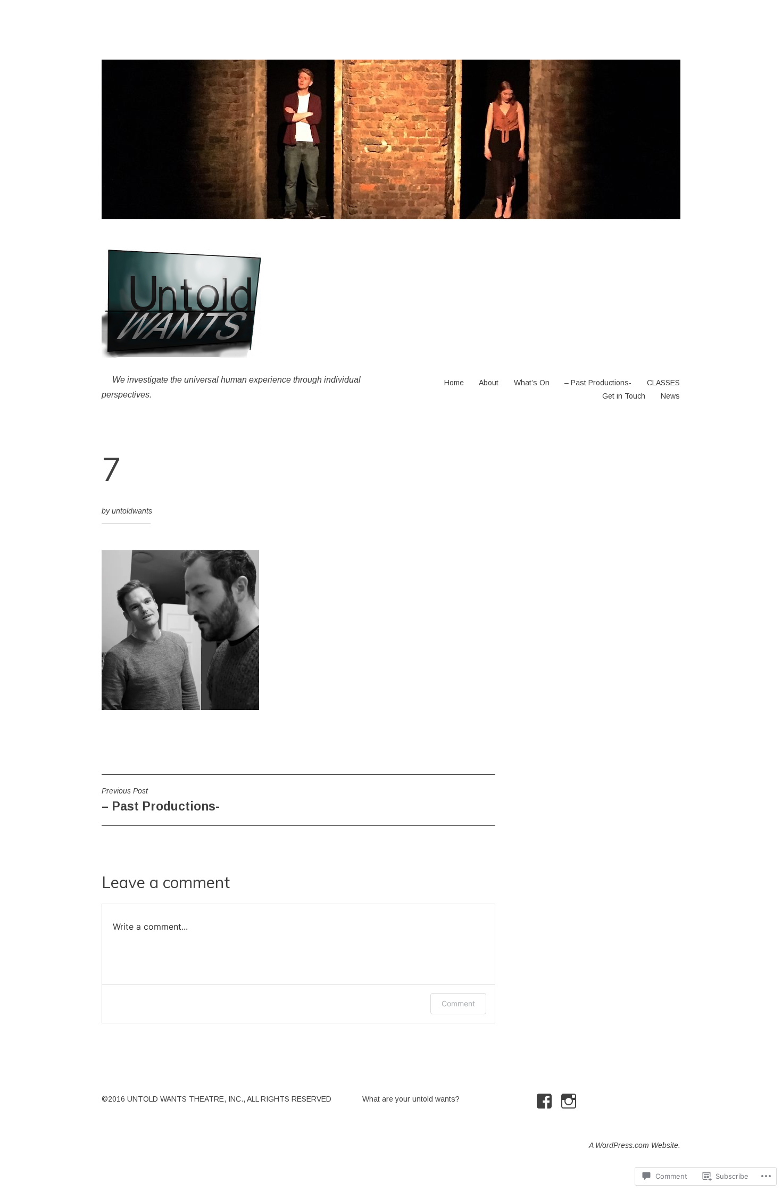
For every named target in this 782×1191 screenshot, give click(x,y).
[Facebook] (546, 1101)
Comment (458, 1003)
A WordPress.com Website (633, 1145)
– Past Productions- (597, 382)
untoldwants (132, 511)
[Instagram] (570, 1101)
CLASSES (663, 382)
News (670, 396)
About (488, 382)
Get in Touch (623, 396)
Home (454, 382)
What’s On (532, 382)
